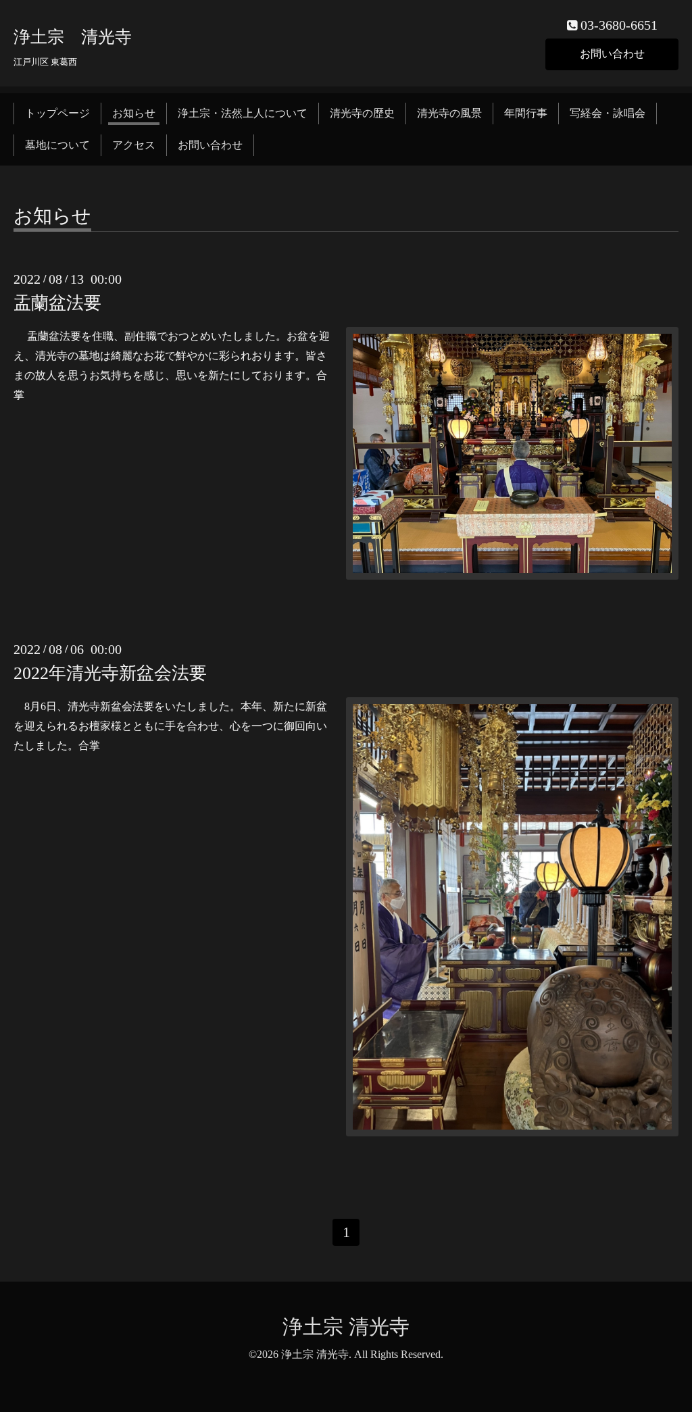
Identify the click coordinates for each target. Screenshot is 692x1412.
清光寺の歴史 (362, 113)
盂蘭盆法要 (57, 303)
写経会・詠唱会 (607, 113)
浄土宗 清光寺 (73, 37)
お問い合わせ (612, 53)
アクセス (133, 145)
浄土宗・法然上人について (242, 113)
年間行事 (525, 113)
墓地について (57, 145)
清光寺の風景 (449, 113)
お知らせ (133, 113)
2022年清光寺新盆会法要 (110, 673)
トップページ (57, 113)
